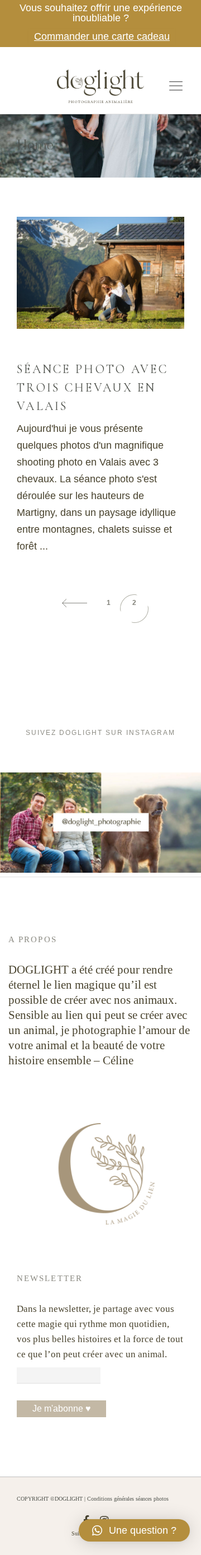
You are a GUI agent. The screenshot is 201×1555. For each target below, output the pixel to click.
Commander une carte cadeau (102, 36)
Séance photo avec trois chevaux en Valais (92, 387)
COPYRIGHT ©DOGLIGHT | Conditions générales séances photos (93, 1499)
